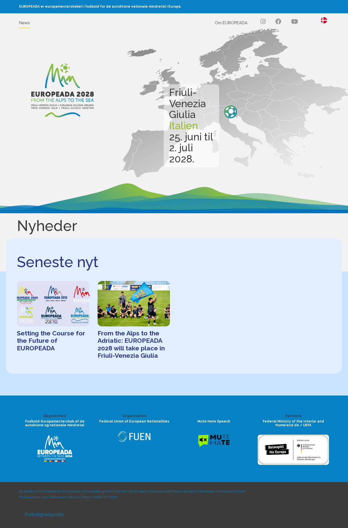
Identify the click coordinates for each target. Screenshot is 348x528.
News (24, 22)
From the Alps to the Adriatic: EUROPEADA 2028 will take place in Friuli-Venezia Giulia (131, 344)
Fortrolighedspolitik (44, 514)
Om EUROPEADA (231, 22)
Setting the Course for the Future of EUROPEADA (51, 340)
